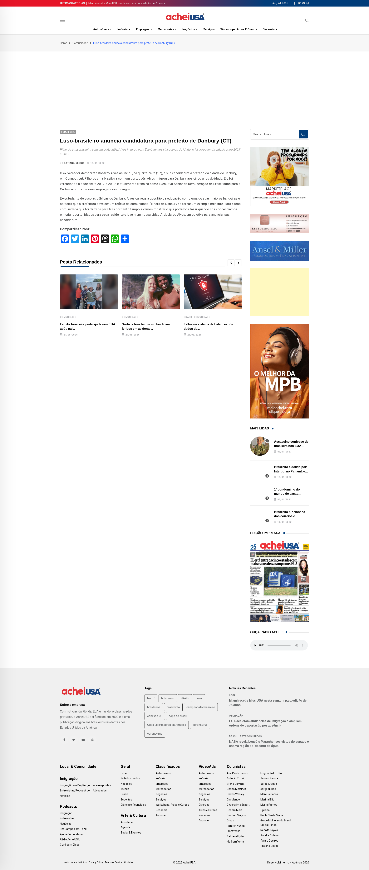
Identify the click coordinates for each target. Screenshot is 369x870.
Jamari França (269, 778)
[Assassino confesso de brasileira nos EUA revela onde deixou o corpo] (259, 446)
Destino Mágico (236, 815)
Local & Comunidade (78, 766)
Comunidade (80, 43)
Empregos (142, 29)
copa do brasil (178, 716)
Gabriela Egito (235, 836)
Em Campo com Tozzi (73, 828)
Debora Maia (234, 810)
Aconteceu (127, 822)
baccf (151, 698)
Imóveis (122, 29)
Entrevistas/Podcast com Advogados (83, 790)
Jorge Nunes (268, 788)
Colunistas (236, 766)
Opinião (265, 810)
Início (66, 862)
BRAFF (185, 698)
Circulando (233, 799)
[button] (231, 262)
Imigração (236, 715)
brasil (199, 698)
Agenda (125, 827)
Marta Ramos (268, 804)
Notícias (65, 795)
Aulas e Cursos (208, 810)
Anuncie (161, 815)
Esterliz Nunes (236, 825)
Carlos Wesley (235, 794)
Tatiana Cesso (74, 163)
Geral (125, 766)
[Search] (307, 20)
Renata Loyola (269, 830)
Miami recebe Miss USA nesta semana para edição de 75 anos (126, 3)
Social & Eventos (131, 832)
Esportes (126, 799)
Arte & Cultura (133, 815)
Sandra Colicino (269, 835)
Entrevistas (67, 818)
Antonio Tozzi (235, 778)
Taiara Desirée (269, 840)
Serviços (209, 29)
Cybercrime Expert (238, 804)
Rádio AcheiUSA (70, 839)
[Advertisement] (184, 80)
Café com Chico (70, 844)
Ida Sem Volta (235, 841)
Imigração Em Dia (271, 773)
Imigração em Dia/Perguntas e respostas (85, 785)
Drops (230, 820)
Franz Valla (233, 831)
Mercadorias (166, 29)
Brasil (188, 317)
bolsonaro (167, 698)
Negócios (188, 29)
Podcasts (68, 806)
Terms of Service (113, 862)
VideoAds (207, 766)
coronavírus (154, 733)
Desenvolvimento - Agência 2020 (288, 862)
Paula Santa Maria (271, 815)
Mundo (125, 788)
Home (63, 43)
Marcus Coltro (269, 794)
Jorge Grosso (268, 783)
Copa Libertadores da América (166, 725)
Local (233, 695)
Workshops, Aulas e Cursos (238, 29)
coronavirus (200, 725)
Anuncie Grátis (79, 862)
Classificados (168, 766)
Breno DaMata (235, 783)
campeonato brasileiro (200, 707)
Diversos (204, 804)
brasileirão (173, 707)
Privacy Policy (96, 862)
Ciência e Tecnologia (133, 804)
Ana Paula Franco (237, 773)
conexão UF (154, 716)
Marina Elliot (267, 799)
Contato (128, 862)
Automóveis (101, 29)
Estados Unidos (251, 736)
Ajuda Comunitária (71, 834)
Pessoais (269, 29)
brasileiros (153, 707)
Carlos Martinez (236, 788)
